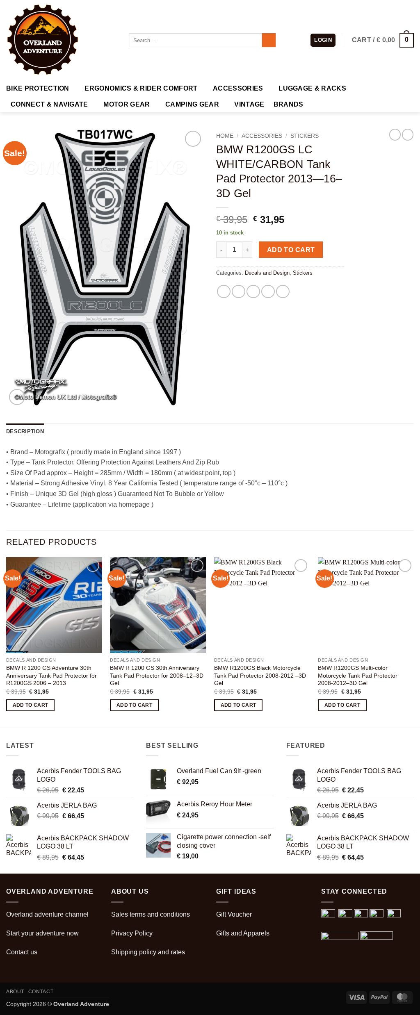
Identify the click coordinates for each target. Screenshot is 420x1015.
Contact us (21, 952)
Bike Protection (37, 88)
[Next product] (395, 134)
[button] (323, 40)
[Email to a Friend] (253, 291)
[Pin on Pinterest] (268, 291)
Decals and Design (267, 273)
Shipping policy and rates (148, 952)
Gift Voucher (234, 914)
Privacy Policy (132, 933)
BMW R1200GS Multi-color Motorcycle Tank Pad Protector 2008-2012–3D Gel (357, 675)
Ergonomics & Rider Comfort (140, 88)
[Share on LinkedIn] (283, 291)
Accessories (238, 88)
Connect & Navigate (49, 104)
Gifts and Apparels (242, 933)
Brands (289, 104)
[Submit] (269, 40)
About (15, 992)
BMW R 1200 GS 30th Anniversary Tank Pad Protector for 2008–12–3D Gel (156, 675)
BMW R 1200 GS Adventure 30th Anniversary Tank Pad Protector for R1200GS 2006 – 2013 (51, 675)
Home (224, 136)
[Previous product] (407, 134)
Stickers (304, 136)
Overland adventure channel (47, 914)
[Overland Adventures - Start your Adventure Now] (61, 40)
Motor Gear (126, 104)
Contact (40, 992)
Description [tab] (25, 431)
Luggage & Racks (312, 88)
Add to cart (291, 249)
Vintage (249, 104)
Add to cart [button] (30, 705)
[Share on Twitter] (238, 291)
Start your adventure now (42, 933)
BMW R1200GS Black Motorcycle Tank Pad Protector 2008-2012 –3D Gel (260, 675)
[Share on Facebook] (224, 291)
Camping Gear (192, 104)
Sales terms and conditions (150, 914)
